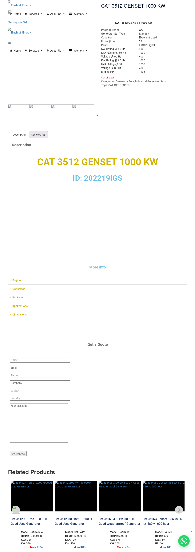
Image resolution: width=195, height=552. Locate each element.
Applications (20, 306)
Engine (16, 280)
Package (17, 297)
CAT (110, 85)
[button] (98, 280)
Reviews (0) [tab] (38, 134)
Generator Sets (125, 81)
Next (97, 115)
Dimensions (19, 314)
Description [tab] (19, 134)
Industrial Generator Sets (150, 81)
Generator (18, 288)
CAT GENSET (122, 85)
